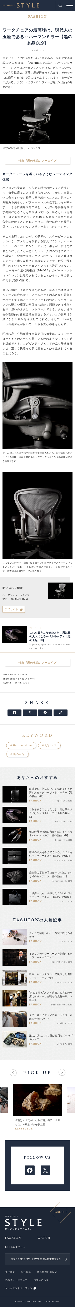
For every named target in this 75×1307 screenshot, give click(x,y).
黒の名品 (17, 754)
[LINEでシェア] (45, 712)
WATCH (44, 1237)
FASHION (13, 1237)
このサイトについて (16, 1280)
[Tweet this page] (30, 712)
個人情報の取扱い (47, 1272)
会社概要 (10, 1272)
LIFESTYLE (15, 1247)
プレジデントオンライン (18, 1288)
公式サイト (11, 609)
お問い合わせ (41, 1280)
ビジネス (49, 745)
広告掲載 (26, 1272)
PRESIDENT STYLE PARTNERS (36, 1259)
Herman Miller (21, 745)
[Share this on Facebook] (14, 712)
